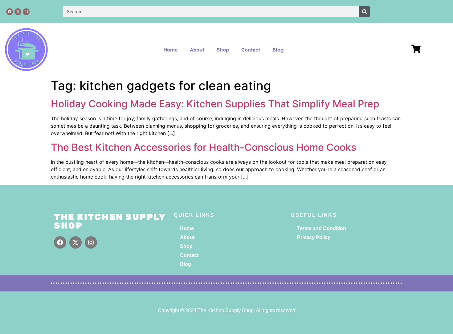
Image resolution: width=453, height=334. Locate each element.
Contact (250, 50)
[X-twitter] (17, 11)
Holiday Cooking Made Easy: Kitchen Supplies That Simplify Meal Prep (215, 104)
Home (170, 50)
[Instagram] (26, 11)
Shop (223, 50)
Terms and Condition (321, 228)
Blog (278, 50)
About (197, 50)
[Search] (364, 11)
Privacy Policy (313, 237)
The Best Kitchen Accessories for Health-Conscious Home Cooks (203, 147)
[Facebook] (9, 11)
